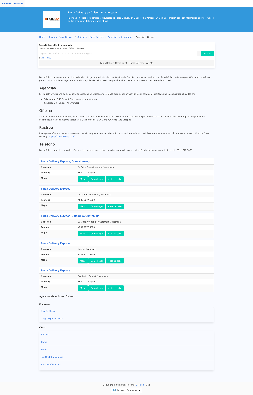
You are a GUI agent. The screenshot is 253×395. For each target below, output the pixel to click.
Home (42, 37)
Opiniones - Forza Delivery (90, 37)
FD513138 (46, 58)
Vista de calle (114, 179)
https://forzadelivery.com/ (62, 136)
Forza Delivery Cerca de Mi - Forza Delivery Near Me (126, 63)
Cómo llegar (97, 179)
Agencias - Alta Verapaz (120, 37)
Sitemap (140, 384)
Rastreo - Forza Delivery (61, 37)
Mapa (83, 179)
